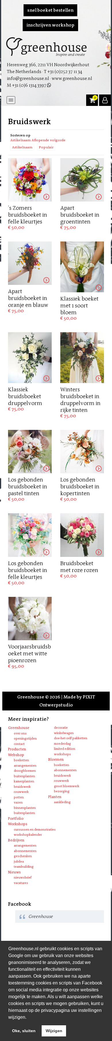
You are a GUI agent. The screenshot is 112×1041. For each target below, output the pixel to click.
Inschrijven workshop (50, 25)
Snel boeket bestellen (50, 10)
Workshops (62, 754)
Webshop (16, 754)
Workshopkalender (28, 835)
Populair (46, 147)
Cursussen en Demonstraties (35, 829)
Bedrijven (16, 840)
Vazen (18, 802)
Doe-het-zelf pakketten (70, 738)
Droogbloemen (25, 771)
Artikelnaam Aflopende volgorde (37, 140)
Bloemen (56, 759)
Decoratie (61, 728)
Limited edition (64, 749)
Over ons (20, 733)
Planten (54, 796)
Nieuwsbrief (23, 877)
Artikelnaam (22, 147)
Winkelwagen (64, 733)
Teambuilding (24, 867)
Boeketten (21, 760)
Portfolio (16, 818)
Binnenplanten (25, 808)
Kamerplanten (24, 781)
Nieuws (14, 872)
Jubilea (19, 861)
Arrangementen (25, 766)
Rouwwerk (21, 792)
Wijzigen (54, 1030)
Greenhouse (18, 727)
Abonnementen (65, 770)
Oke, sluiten (24, 1030)
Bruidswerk (22, 787)
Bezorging (61, 791)
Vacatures (21, 883)
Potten (19, 797)
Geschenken (23, 856)
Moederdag (62, 744)
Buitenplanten (24, 776)
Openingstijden (25, 738)
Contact (19, 744)
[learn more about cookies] (28, 1017)
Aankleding (62, 802)
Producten (17, 749)
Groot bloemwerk (66, 786)
